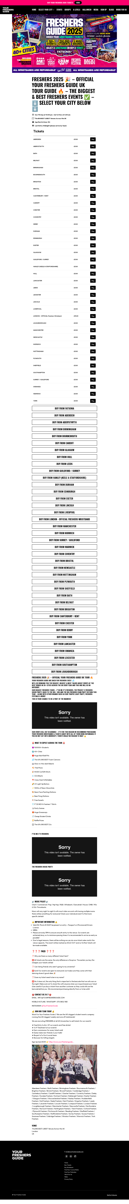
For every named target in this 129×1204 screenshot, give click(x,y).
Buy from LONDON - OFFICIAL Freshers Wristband (64, 519)
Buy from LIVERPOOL (64, 512)
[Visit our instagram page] (71, 1156)
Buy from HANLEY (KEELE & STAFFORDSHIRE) (64, 477)
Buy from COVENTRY (64, 554)
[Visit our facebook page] (66, 1156)
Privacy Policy (68, 1179)
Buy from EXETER (64, 498)
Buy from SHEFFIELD (64, 588)
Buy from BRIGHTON (64, 609)
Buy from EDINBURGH (64, 491)
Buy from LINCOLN (64, 505)
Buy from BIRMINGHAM (64, 429)
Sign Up (104, 9)
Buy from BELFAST (64, 602)
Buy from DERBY (64, 630)
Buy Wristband (68, 1167)
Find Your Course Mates (71, 1170)
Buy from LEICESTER (64, 657)
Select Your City (45, 9)
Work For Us (121, 9)
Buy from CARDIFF (64, 443)
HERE (78, 2)
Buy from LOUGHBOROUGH (64, 671)
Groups (67, 9)
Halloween (86, 9)
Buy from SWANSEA (64, 651)
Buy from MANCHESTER (64, 526)
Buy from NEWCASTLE (64, 567)
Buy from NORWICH (64, 533)
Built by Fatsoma (112, 1195)
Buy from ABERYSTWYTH (64, 422)
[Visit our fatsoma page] (75, 1156)
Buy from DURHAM (64, 484)
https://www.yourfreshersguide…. (61, 1042)
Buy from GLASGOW (64, 450)
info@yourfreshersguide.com (74, 1152)
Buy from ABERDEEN (64, 415)
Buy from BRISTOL (64, 560)
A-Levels (76, 9)
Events (59, 9)
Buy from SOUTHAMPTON (64, 664)
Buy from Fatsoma (64, 408)
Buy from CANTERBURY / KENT (64, 616)
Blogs (111, 9)
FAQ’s (66, 1177)
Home (34, 9)
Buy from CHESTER (64, 623)
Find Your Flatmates (70, 1172)
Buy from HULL (64, 457)
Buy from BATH (64, 595)
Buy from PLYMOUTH (64, 581)
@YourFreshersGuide (50, 1006)
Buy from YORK (64, 637)
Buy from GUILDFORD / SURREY (64, 470)
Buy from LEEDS (65, 464)
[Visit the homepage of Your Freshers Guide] (7, 9)
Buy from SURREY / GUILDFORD (64, 540)
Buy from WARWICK (64, 547)
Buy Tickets (67, 1165)
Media (96, 9)
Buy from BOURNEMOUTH (64, 436)
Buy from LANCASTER (64, 644)
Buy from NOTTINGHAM (64, 574)
